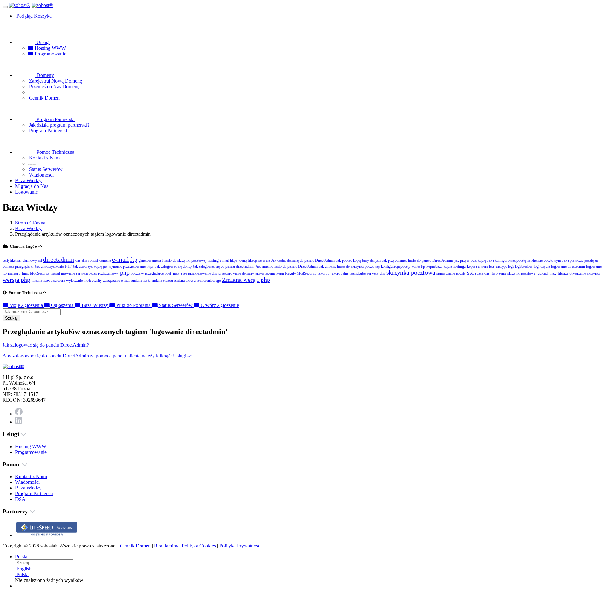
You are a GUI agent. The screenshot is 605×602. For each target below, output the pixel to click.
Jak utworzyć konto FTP (53, 266)
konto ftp (418, 266)
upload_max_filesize (553, 273)
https (233, 260)
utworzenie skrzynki (584, 273)
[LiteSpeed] (46, 535)
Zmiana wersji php (246, 279)
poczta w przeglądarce (147, 273)
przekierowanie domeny (236, 273)
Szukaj (11, 318)
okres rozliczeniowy (104, 273)
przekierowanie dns (202, 273)
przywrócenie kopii (269, 273)
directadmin (58, 259)
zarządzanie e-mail (116, 280)
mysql (55, 273)
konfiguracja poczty (395, 266)
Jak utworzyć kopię (87, 266)
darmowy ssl (32, 260)
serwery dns (376, 273)
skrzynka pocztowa (410, 272)
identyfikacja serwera (254, 260)
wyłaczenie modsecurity (84, 280)
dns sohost (90, 260)
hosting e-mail (218, 260)
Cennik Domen (135, 545)
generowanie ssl (151, 260)
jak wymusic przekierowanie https (128, 266)
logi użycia (542, 266)
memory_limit (18, 273)
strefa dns (482, 273)
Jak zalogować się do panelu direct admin (223, 266)
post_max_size (176, 273)
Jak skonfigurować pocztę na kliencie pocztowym (524, 260)
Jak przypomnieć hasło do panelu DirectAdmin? (417, 260)
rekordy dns (340, 273)
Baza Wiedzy (28, 228)
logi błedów (524, 266)
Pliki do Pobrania (133, 305)
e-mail (120, 259)
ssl (470, 272)
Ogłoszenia (62, 305)
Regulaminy (166, 545)
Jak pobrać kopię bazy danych (358, 260)
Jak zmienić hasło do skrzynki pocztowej (349, 266)
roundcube (358, 273)
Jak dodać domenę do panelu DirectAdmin (303, 260)
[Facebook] (19, 413)
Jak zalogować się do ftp (173, 266)
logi (511, 266)
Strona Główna (30, 222)
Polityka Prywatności (240, 545)
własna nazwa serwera (48, 280)
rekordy (323, 273)
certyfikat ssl (12, 260)
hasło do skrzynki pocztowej (185, 260)
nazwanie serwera (74, 273)
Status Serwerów (176, 305)
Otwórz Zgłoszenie (219, 305)
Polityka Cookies (199, 545)
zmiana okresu (162, 280)
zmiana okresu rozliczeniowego (197, 280)
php (125, 272)
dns (78, 260)
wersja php (16, 279)
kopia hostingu (455, 266)
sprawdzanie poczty (451, 273)
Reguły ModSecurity (300, 273)
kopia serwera (477, 266)
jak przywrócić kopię (470, 260)
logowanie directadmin (568, 266)
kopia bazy (434, 266)
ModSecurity (39, 273)
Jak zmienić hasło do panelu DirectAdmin (287, 266)
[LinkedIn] (18, 422)
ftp (133, 259)
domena (105, 260)
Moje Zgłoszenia (26, 305)
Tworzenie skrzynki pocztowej (513, 273)
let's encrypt (498, 266)
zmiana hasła (140, 280)
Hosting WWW (49, 48)
